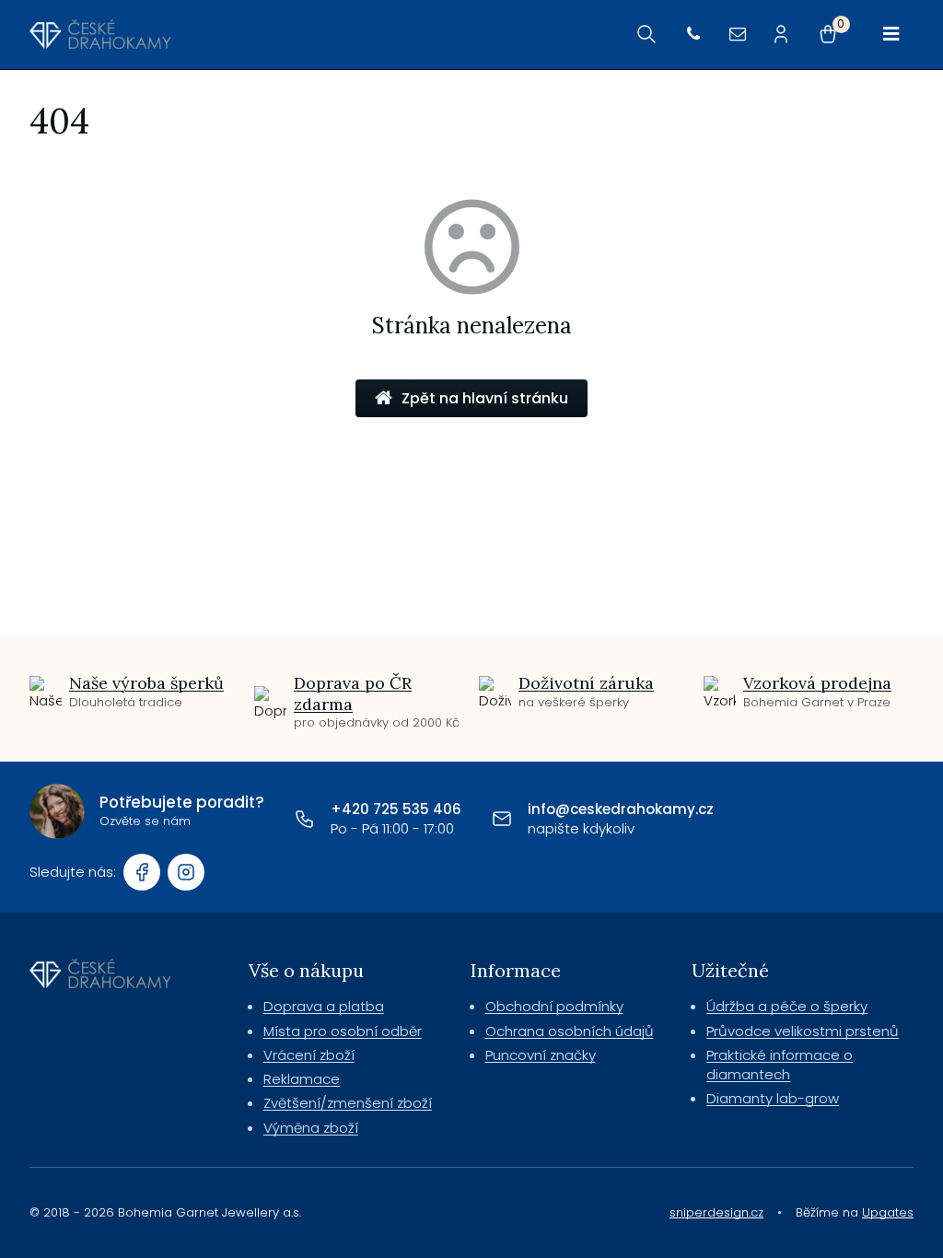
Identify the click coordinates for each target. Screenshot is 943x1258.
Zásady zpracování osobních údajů (648, 803)
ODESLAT (649, 764)
